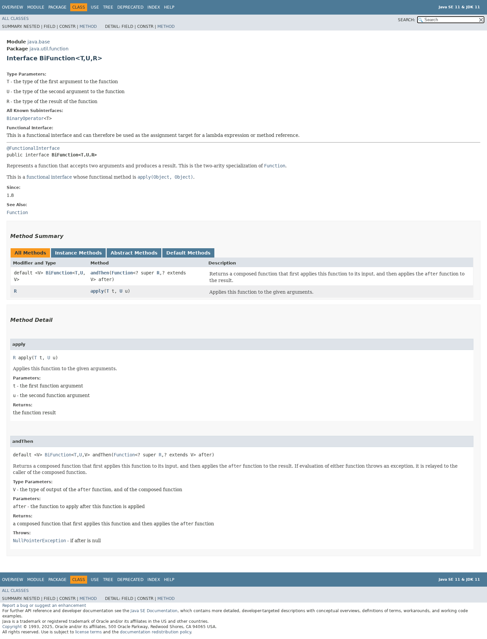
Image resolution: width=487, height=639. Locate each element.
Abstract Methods (134, 253)
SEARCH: (406, 20)
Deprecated (130, 7)
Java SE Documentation (154, 611)
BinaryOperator (25, 118)
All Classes (15, 18)
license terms (88, 632)
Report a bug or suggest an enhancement (44, 605)
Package (57, 7)
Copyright (12, 626)
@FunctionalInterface (33, 148)
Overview (12, 7)
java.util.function (49, 48)
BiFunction (59, 272)
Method (88, 26)
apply (97, 291)
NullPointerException (39, 540)
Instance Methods (78, 253)
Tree (108, 7)
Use (95, 7)
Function (122, 272)
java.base (38, 41)
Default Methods (188, 253)
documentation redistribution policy (155, 632)
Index (153, 7)
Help (169, 7)
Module (35, 7)
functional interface (49, 177)
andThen (99, 272)
